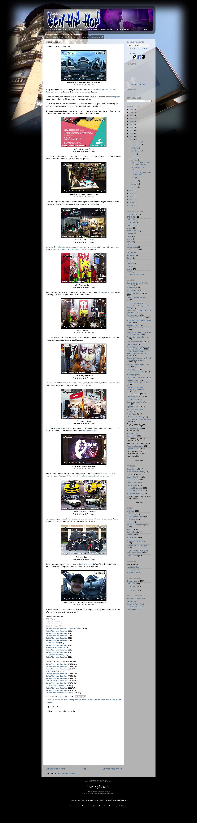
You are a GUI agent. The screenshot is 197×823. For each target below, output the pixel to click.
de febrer (134, 184)
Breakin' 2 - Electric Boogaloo (137, 525)
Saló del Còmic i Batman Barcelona (59, 693)
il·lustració (130, 255)
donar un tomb (84, 564)
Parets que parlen (133, 315)
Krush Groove (132, 537)
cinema (129, 228)
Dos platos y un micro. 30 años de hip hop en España (138, 551)
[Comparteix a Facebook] (82, 696)
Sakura (58, 338)
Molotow (59, 428)
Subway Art (131, 288)
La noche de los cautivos (55, 686)
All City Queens (132, 380)
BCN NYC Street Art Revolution (138, 328)
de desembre (136, 142)
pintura (108, 700)
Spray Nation (131, 436)
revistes (130, 272)
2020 (132, 127)
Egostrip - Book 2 (133, 449)
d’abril (133, 178)
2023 (132, 118)
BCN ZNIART (132, 369)
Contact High (131, 399)
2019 (132, 130)
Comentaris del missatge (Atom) (68, 773)
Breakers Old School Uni (136, 599)
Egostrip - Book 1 (133, 407)
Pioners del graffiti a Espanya (137, 337)
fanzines (130, 252)
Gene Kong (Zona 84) (135, 293)
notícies (130, 266)
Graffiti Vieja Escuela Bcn (136, 607)
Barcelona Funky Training (136, 604)
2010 (132, 206)
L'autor (55, 37)
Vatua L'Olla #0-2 (133, 477)
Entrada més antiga (112, 769)
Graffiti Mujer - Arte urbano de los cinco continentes (139, 333)
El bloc (76, 37)
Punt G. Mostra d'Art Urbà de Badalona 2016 (140, 163)
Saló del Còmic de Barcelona (56, 631)
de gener (134, 187)
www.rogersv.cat (133, 570)
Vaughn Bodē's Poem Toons (137, 298)
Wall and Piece (132, 325)
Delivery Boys (132, 532)
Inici (47, 37)
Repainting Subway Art (135, 446)
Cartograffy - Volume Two (136, 377)
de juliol (134, 154)
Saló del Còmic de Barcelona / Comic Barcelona (63, 628)
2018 (132, 133)
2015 (132, 191)
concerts (130, 233)
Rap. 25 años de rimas (135, 342)
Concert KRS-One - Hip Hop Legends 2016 (141, 173)
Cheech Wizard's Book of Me (137, 383)
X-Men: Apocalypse (74, 476)
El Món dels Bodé (52, 643)
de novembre (136, 145)
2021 (132, 124)
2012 (132, 200)
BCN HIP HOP (132, 214)
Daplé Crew (131, 222)
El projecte (66, 37)
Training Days (132, 375)
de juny (134, 157)
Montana (97, 700)
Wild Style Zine (132, 433)
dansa (129, 242)
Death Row (50, 671)
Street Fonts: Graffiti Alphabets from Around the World (138, 348)
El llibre (85, 37)
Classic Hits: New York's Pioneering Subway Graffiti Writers (136, 353)
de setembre (136, 151)
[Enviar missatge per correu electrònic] (72, 696)
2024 (132, 115)
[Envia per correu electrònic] (76, 696)
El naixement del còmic (54, 655)
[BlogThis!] (78, 696)
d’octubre (135, 148)
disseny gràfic (132, 247)
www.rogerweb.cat (133, 572)
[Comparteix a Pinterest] (85, 696)
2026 (132, 109)
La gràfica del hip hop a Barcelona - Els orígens (135, 388)
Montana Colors (62, 247)
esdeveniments (80, 700)
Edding (83, 431)
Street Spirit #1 (132, 469)
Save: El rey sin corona (135, 471)
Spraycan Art (131, 290)
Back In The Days (133, 303)
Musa (90, 202)
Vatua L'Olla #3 (132, 480)
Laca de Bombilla (133, 609)
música (129, 263)
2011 (131, 203)
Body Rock (131, 522)
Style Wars (131, 514)
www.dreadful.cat (133, 567)
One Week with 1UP (134, 396)
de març (134, 181)
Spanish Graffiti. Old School (137, 541)
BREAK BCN (131, 217)
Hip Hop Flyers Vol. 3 (134, 493)
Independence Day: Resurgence (95, 476)
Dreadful (102, 806)
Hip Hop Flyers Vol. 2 (134, 491)
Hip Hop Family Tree (134, 429)
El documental (97, 37)
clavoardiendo (132, 601)
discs (129, 244)
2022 (132, 121)
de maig (134, 160)
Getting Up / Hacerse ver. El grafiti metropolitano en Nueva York (139, 359)
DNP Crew (131, 220)
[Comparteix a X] (80, 696)
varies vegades (114, 97)
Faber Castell (93, 431)
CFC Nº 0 (130, 474)
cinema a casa (132, 231)
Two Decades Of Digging (136, 409)
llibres (129, 258)
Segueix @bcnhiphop (139, 84)
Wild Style (130, 511)
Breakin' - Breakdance (135, 516)
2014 (132, 194)
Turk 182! (130, 529)
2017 (132, 136)
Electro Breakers (133, 225)
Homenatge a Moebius (54, 647)
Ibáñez (106, 292)
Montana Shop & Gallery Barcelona (66, 249)
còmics (129, 239)
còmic (66, 700)
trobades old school (134, 274)
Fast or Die (131, 344)
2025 (132, 112)
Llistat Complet (132, 556)
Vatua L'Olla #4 (132, 482)
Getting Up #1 (132, 485)
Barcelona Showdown (135, 417)
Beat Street (131, 519)
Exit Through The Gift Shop (137, 546)
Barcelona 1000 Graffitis (135, 318)
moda (129, 261)
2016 (132, 139)
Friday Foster (51, 619)
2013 (132, 197)
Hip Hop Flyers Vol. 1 (134, 488)
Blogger (124, 806)
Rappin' (129, 535)
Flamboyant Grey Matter (136, 372)
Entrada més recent (55, 769)
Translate (144, 48)
